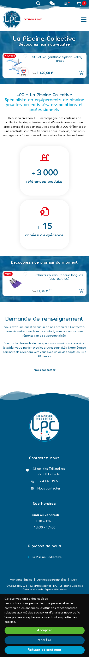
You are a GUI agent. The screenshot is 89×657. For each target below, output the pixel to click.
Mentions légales (21, 579)
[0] (79, 4)
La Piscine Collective (47, 557)
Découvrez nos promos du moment (44, 262)
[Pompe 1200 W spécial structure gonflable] (15, 65)
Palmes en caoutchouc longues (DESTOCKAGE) (59, 277)
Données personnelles (51, 579)
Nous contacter (44, 370)
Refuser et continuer (44, 650)
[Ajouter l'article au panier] (81, 73)
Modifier (44, 640)
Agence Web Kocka (55, 590)
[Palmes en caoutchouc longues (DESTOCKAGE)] (15, 283)
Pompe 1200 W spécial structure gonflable (59, 59)
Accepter (44, 630)
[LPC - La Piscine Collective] (11, 19)
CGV (74, 579)
